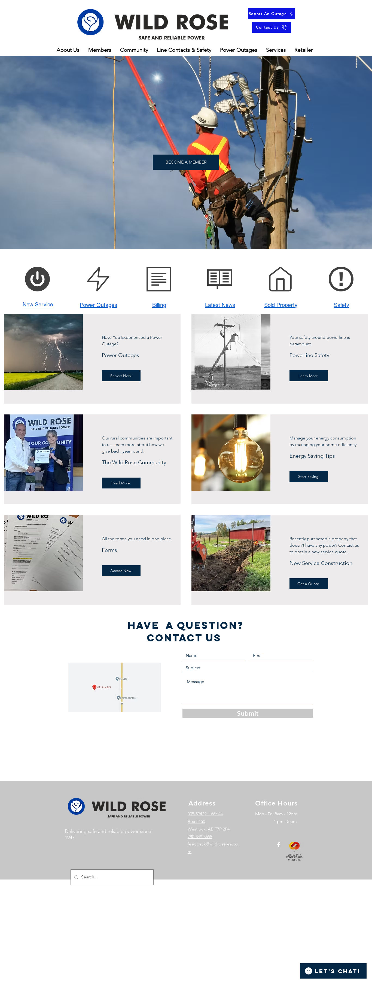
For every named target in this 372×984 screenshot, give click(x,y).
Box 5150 (196, 821)
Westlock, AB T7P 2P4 (209, 829)
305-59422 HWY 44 (205, 813)
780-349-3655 (200, 836)
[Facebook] (278, 844)
